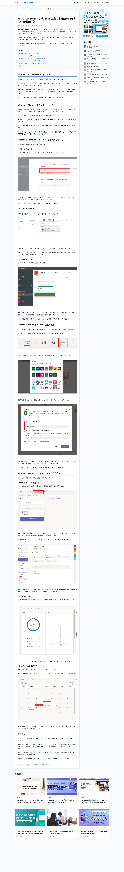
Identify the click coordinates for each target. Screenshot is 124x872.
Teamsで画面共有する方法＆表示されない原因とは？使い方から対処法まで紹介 (61, 801)
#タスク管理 (26, 764)
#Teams (20, 764)
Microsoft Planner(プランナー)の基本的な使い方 (32, 58)
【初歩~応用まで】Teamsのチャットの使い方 (97, 55)
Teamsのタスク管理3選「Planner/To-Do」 (93, 51)
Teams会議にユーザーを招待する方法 (97, 74)
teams (19, 9)
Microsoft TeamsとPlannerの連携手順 (29, 61)
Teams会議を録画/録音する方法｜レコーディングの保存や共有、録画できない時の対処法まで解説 (94, 802)
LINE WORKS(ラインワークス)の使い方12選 (97, 82)
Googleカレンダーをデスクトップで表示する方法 (97, 78)
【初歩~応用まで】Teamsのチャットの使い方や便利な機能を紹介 (61, 832)
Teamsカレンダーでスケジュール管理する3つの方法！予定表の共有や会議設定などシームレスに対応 (29, 802)
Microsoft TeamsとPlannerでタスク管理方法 (31, 63)
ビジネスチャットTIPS (80, 3)
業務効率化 (97, 3)
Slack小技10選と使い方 (93, 66)
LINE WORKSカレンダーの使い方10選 (97, 63)
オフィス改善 (105, 3)
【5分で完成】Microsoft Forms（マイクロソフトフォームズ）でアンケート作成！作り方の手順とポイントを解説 (29, 833)
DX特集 (90, 3)
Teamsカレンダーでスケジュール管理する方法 (97, 70)
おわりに (21, 66)
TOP (16, 9)
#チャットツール (35, 764)
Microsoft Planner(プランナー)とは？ (29, 56)
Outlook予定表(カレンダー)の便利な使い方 (97, 59)
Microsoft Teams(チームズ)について (29, 53)
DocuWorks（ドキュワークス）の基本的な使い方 (97, 46)
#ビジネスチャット (45, 764)
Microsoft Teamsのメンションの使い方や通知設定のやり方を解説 (94, 832)
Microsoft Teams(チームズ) (26, 79)
